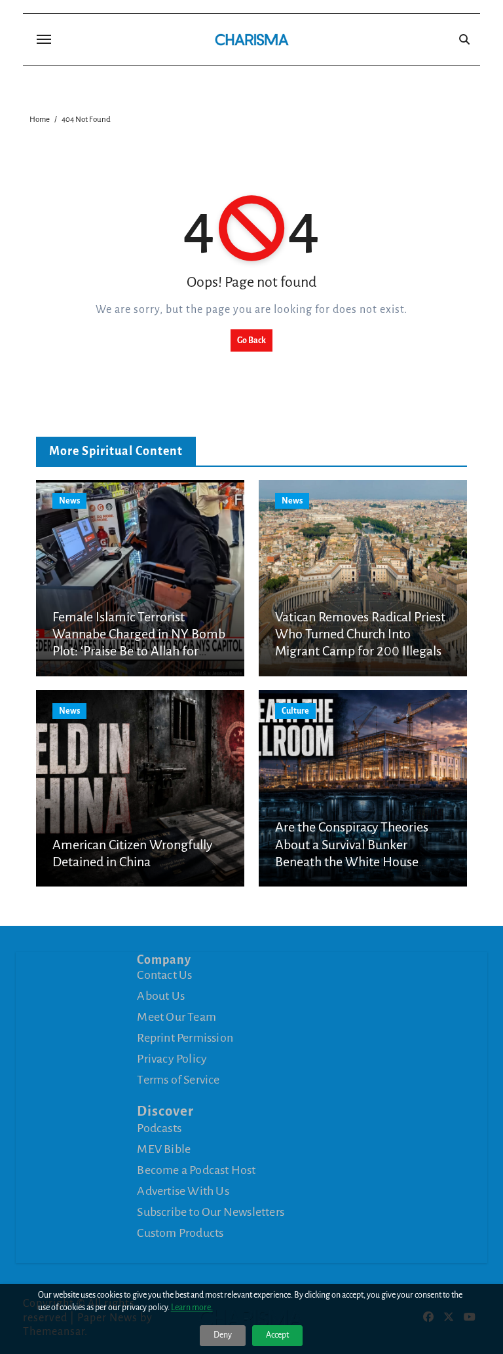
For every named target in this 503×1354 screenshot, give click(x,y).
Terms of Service (178, 1079)
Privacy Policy (172, 1058)
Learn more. (192, 1307)
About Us (161, 995)
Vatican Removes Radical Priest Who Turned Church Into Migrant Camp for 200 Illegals (360, 634)
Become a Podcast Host (196, 1170)
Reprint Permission (185, 1037)
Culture (295, 711)
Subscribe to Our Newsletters (210, 1211)
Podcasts (159, 1128)
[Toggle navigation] (44, 39)
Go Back (251, 340)
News (69, 500)
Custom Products (180, 1232)
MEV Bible (164, 1149)
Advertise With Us (183, 1191)
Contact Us (164, 974)
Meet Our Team (176, 1016)
